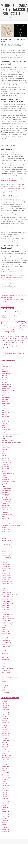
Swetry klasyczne (6, 633)
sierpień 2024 (5, 737)
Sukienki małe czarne (7, 603)
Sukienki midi (5, 607)
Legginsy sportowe (7, 509)
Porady (4, 542)
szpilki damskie (6, 646)
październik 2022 (6, 777)
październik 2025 (6, 711)
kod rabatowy (5, 455)
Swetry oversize (6, 635)
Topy (3, 655)
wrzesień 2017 (5, 831)
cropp (3, 420)
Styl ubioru (5, 585)
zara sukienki (7, 351)
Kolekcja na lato (6, 464)
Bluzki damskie (6, 381)
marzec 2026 (5, 701)
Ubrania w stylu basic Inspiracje (10, 677)
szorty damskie (6, 640)
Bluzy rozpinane (6, 403)
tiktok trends (5, 653)
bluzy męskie (5, 401)
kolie (14, 45)
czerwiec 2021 (5, 807)
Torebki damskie (6, 661)
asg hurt (8, 314)
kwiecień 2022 (5, 789)
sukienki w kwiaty (6, 620)
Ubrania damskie (6, 674)
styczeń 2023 (5, 772)
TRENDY (4, 666)
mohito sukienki (4, 338)
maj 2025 (4, 720)
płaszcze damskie (6, 540)
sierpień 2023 (5, 759)
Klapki (3, 453)
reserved (4, 551)
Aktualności (5, 368)
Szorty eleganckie (6, 642)
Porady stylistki (6, 544)
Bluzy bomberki (6, 397)
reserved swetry (11, 342)
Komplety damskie (7, 477)
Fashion (4, 433)
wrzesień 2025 (5, 713)
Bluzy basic (5, 395)
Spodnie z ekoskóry (7, 581)
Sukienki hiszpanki (7, 600)
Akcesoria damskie (7, 366)
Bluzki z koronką (6, 394)
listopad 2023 (5, 753)
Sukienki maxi (5, 605)
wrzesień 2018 (5, 815)
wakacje (4, 681)
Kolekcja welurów (6, 466)
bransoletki (16, 44)
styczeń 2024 (5, 750)
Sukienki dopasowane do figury (10, 594)
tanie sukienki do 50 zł (14, 347)
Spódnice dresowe (7, 568)
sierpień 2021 (5, 803)
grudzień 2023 (5, 751)
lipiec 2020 (5, 813)
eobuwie (4, 431)
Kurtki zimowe (5, 505)
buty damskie (5, 412)
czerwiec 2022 (5, 785)
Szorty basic (5, 638)
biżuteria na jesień (9, 44)
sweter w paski (15, 345)
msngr (8, 340)
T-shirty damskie (6, 650)
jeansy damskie (6, 444)
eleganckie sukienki (7, 429)
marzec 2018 (5, 826)
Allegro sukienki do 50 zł (11, 312)
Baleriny (4, 370)
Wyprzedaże (5, 685)
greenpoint (4, 322)
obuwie (4, 527)
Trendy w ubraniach (7, 670)
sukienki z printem (7, 626)
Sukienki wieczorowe (7, 622)
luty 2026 (4, 703)
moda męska (5, 520)
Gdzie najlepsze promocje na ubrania (18, 319)
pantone (4, 535)
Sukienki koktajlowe (7, 601)
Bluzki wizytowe (6, 388)
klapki (3, 451)
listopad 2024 (5, 731)
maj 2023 (4, 764)
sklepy (3, 561)
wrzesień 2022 (5, 779)
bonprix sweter (16, 314)
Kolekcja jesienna (6, 460)
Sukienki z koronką (7, 624)
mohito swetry (14, 338)
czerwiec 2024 (5, 740)
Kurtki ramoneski (6, 503)
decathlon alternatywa (8, 421)
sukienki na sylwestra (7, 614)
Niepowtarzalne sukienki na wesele (11, 525)
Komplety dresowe (7, 479)
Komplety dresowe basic (8, 481)
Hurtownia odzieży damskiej (13, 324)
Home (3, 438)
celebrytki (22, 44)
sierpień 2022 (5, 781)
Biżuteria (21, 43)
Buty (3, 410)
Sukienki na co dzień (7, 611)
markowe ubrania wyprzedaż (17, 336)
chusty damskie (6, 418)
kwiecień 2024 (5, 744)
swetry (3, 627)
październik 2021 (6, 800)
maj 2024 (4, 742)
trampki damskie (6, 663)
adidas (3, 364)
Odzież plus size (6, 531)
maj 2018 (4, 822)
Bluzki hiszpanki (6, 383)
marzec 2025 (5, 724)
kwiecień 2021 (5, 811)
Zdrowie (4, 690)
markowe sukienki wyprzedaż (12, 334)
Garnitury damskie (7, 436)
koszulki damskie (6, 490)
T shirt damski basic (7, 648)
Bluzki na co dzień (6, 386)
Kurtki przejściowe (7, 499)
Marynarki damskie (7, 514)
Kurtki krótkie (5, 496)
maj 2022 (4, 787)
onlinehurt (12, 340)
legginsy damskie (6, 507)
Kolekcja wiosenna (7, 468)
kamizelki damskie (6, 447)
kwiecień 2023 (5, 766)
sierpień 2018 (5, 816)
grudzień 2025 (5, 707)
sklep (15, 93)
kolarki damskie (6, 457)
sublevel (4, 587)
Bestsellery (5, 371)
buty (2, 316)
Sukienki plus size (6, 616)
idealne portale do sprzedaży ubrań (11, 442)
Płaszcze (4, 538)
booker (23, 314)
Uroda (3, 679)
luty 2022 (4, 792)
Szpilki (3, 644)
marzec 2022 (5, 790)
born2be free (5, 408)
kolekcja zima (5, 470)
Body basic (5, 407)
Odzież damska (6, 529)
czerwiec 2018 (5, 820)
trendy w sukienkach (7, 668)
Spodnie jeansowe (6, 577)
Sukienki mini (5, 609)
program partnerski (7, 548)
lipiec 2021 (5, 805)
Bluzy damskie (5, 399)
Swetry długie (5, 631)
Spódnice (4, 562)
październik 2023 (6, 755)
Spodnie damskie (6, 574)
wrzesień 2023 (5, 757)
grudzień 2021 (5, 796)
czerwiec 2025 (5, 718)
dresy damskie (5, 425)
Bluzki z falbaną (6, 392)
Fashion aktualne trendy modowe (10, 434)
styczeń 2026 (5, 705)
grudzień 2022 (5, 774)
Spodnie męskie (6, 579)
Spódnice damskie (6, 566)
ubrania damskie (15, 349)
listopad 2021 (5, 798)
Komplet (4, 475)
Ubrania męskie (6, 676)
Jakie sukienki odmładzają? (13, 328)
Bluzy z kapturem (6, 405)
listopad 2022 (5, 776)
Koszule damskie (6, 488)
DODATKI (4, 423)
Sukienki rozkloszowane (8, 618)
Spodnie (4, 570)
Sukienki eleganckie (7, 598)
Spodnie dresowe (6, 575)
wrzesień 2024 (5, 735)
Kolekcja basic (5, 459)
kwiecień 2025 (5, 722)
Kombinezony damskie (8, 473)
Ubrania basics (6, 672)
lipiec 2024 (5, 739)
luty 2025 (4, 726)
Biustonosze (5, 375)
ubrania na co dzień (23, 349)
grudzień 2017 (5, 829)
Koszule (4, 486)
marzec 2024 (5, 746)
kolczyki (11, 45)
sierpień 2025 (5, 714)
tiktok (3, 651)
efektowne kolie (4, 45)
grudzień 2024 (5, 729)
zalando (2, 351)
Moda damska (5, 518)
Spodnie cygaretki (6, 572)
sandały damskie (6, 557)
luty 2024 (4, 748)
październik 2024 (6, 733)
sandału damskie (6, 555)
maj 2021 (4, 809)
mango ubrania (10, 332)
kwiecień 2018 (5, 824)
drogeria (4, 427)
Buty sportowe (5, 416)
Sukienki (4, 588)
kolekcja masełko (6, 462)
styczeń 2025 (5, 727)
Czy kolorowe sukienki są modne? (12, 316)
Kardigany (4, 449)
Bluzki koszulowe (6, 384)
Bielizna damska (6, 373)
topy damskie (5, 657)
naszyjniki (18, 45)
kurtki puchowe (6, 501)
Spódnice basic (6, 564)
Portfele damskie (6, 546)
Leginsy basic (5, 511)
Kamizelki (4, 446)
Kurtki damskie (6, 492)
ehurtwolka (4, 318)
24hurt (2, 312)
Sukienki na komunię (7, 613)
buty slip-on (5, 414)
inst (20, 324)
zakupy (4, 687)
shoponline (5, 559)
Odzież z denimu (6, 533)
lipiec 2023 (5, 761)
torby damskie (5, 659)
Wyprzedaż (5, 683)
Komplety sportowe (7, 485)
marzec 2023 (5, 768)
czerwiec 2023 (5, 763)
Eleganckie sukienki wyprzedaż (14, 317)
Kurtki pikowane (6, 498)
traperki (4, 664)
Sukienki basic (5, 590)
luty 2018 (4, 828)
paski (3, 536)
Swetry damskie (6, 629)
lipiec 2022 (5, 783)
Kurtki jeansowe (6, 494)
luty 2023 (4, 770)
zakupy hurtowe (6, 689)
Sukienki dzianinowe (7, 596)
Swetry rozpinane (6, 637)
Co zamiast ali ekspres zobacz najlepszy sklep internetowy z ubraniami (12, 277)
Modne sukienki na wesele (9, 523)
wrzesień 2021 (5, 802)
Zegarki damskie (6, 692)
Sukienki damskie (6, 592)
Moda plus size (6, 522)
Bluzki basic (5, 379)
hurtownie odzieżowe (7, 440)
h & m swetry (13, 322)
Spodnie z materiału (7, 583)
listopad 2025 (5, 709)
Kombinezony (5, 472)
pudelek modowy (6, 549)
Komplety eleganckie (7, 483)
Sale (3, 553)
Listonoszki (5, 512)
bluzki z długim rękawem (8, 390)
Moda (3, 516)
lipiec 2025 (5, 716)
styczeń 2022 (5, 794)
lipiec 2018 (5, 818)
